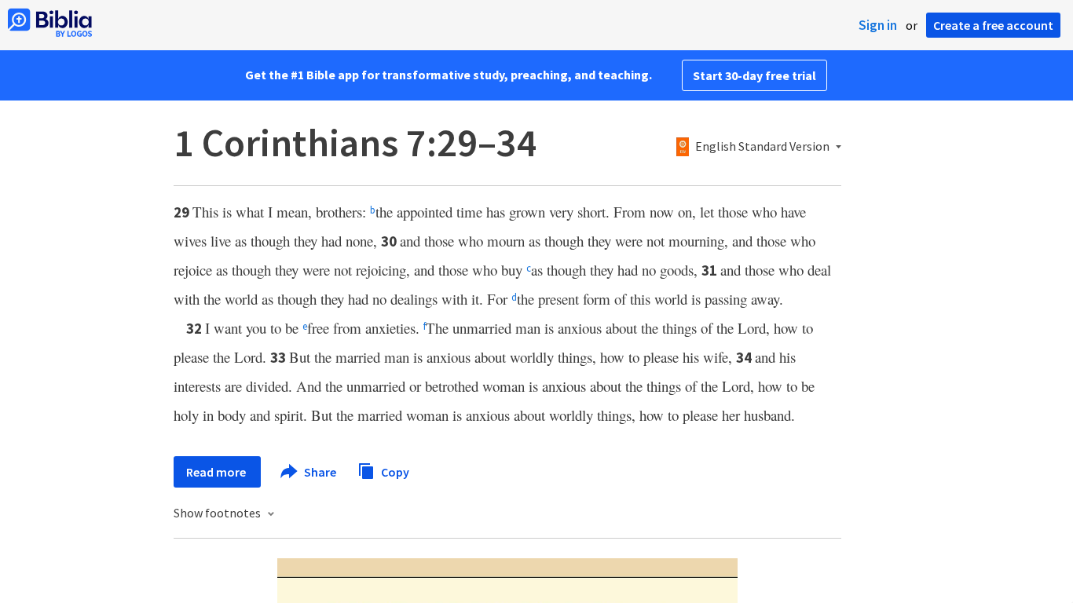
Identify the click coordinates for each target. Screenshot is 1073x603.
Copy (394, 471)
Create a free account (993, 25)
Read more (217, 472)
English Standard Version (762, 147)
